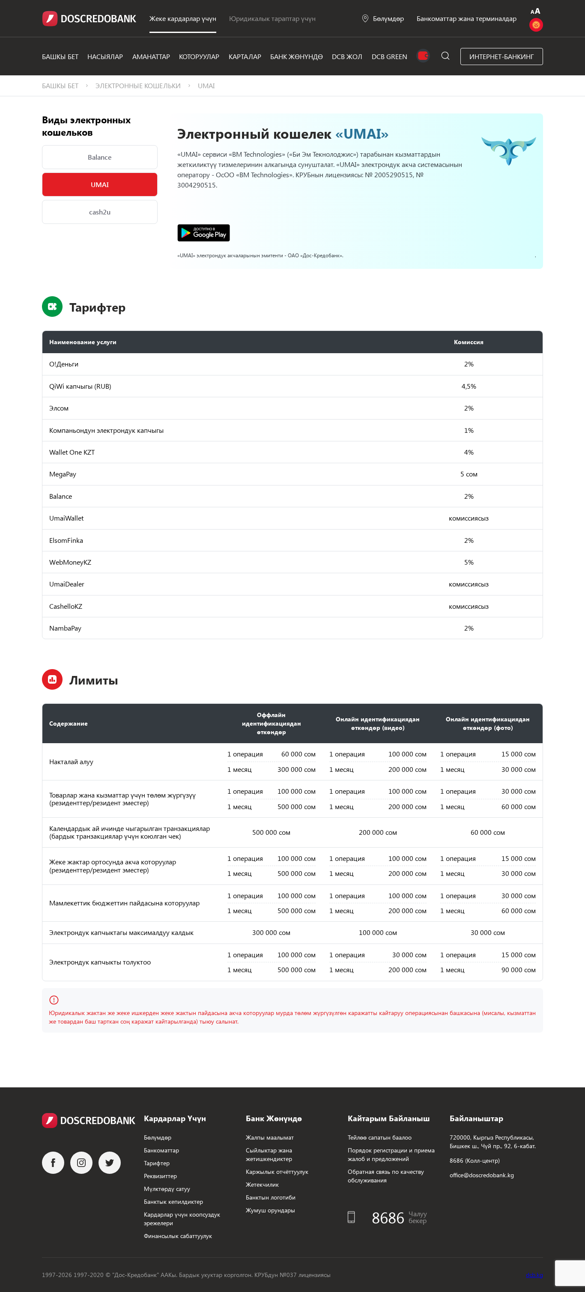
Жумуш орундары (270, 1210)
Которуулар (199, 56)
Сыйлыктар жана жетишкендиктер (269, 1154)
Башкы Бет (60, 56)
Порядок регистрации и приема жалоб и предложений (391, 1154)
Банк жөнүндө (296, 56)
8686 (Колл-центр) (475, 1160)
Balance (100, 156)
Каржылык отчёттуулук (277, 1171)
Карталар (245, 56)
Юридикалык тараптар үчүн (272, 18)
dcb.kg (534, 1275)
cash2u (99, 211)
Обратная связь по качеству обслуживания (386, 1175)
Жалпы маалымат (270, 1137)
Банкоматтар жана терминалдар (466, 18)
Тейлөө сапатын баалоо (380, 1137)
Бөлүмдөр (388, 18)
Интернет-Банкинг (501, 56)
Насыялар (105, 56)
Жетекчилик (262, 1184)
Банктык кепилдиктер (173, 1201)
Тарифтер (157, 1163)
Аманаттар (151, 56)
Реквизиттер (160, 1176)
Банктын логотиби (270, 1197)
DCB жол (347, 56)
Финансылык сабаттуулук (178, 1236)
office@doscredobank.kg (482, 1175)
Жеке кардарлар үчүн (182, 18)
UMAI (100, 184)
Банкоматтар (161, 1150)
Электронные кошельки (138, 85)
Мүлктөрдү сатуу (167, 1189)
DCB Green (389, 56)
